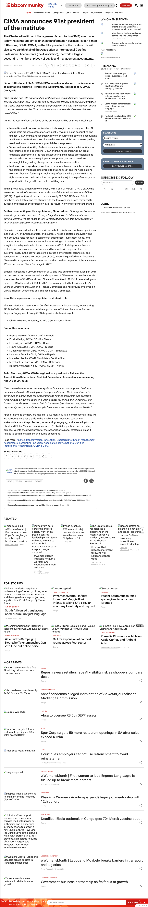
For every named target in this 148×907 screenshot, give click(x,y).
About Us (18, 481)
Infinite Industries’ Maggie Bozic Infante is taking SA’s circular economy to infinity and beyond (127, 26)
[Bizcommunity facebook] (119, 189)
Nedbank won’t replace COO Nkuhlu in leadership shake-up (118, 118)
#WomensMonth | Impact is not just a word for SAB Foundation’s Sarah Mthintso (45, 561)
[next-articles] (142, 529)
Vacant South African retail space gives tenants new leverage (118, 599)
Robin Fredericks (47, 869)
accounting (25, 442)
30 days (117, 69)
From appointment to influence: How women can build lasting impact (34, 493)
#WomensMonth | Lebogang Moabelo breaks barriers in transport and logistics (92, 863)
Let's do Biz (142, 905)
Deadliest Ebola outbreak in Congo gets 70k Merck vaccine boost (91, 819)
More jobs (105, 212)
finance (21, 439)
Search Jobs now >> (123, 151)
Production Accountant (113, 207)
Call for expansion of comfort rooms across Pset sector (72, 640)
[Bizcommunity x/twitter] (105, 189)
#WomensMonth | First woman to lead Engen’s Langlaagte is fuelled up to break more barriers (16, 535)
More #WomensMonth (110, 57)
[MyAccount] (142, 5)
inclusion (38, 442)
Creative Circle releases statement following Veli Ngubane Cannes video (102, 553)
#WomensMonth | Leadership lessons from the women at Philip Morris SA (73, 534)
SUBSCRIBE (133, 903)
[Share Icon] (140, 680)
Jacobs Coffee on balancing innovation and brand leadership (129, 539)
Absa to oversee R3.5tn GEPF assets (69, 715)
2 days (103, 69)
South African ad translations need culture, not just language (118, 106)
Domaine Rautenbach (124, 549)
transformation (34, 439)
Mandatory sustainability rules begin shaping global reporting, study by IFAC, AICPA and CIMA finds (46, 500)
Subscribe (139, 182)
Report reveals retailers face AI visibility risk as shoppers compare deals (91, 674)
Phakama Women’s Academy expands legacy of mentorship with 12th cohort (90, 799)
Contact (28, 481)
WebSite (38, 481)
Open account (129, 212)
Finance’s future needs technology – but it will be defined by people (33, 505)
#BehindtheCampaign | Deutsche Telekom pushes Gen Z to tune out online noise (25, 642)
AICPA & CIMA (16, 65)
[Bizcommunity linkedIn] (112, 189)
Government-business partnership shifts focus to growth (84, 882)
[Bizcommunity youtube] (133, 189)
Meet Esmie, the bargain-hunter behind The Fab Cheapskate (126, 34)
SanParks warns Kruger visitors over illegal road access (116, 75)
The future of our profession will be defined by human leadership (33, 490)
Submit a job (116, 212)
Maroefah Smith (11, 545)
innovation (49, 439)
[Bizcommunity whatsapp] (141, 189)
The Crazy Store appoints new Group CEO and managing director (116, 85)
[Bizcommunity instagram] (126, 189)
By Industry (126, 69)
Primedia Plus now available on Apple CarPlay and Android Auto (121, 639)
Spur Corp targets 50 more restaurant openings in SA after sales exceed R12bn (90, 735)
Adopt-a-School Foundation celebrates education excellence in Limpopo (118, 96)
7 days (109, 69)
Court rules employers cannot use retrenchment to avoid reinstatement (84, 756)
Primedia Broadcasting (110, 648)
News (10, 481)
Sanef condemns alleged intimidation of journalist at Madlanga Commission (88, 696)
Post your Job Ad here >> (122, 166)
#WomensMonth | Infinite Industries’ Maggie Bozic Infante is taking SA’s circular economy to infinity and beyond (74, 601)
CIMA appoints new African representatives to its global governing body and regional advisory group (47, 495)
